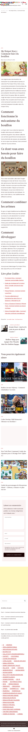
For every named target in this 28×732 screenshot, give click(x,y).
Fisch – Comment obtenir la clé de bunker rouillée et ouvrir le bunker (14, 624)
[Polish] (25, 2)
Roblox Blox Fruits (9, 697)
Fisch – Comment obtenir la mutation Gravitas (13, 612)
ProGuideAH (12, 723)
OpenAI (5, 688)
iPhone (5, 681)
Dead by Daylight (20, 661)
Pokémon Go (16, 691)
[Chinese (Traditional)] (3, 2)
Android (9, 645)
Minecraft (6, 686)
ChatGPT (6, 656)
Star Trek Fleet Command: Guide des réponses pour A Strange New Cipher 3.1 (13, 453)
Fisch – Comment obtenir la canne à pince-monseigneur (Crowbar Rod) (12, 617)
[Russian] (3, 4)
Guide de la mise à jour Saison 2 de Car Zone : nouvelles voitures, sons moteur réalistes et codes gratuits (13, 636)
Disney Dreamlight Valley (11, 665)
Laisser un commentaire (14, 730)
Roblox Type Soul (9, 704)
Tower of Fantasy (9, 714)
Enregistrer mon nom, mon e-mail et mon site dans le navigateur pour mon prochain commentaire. (14, 548)
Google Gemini (7, 672)
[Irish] (16, 2)
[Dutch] (8, 2)
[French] (12, 2)
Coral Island (7, 661)
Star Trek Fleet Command (11, 709)
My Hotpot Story (18, 319)
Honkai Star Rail (8, 679)
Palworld (6, 691)
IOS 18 (18, 679)
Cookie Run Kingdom (9, 658)
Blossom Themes (21, 725)
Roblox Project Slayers (11, 700)
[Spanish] (5, 4)
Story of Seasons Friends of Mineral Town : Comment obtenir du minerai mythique (15, 306)
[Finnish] (10, 2)
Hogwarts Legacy (9, 677)
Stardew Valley (8, 707)
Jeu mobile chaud (10, 319)
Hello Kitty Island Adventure (13, 674)
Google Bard (20, 670)
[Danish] (6, 2)
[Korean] (21, 2)
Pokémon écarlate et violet (12, 693)
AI (3, 645)
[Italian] (18, 2)
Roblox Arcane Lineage (10, 695)
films (13, 667)
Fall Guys (6, 667)
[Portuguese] (1, 4)
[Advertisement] (14, 29)
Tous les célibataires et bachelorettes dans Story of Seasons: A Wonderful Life (13, 298)
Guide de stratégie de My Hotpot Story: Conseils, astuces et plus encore (14, 286)
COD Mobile (15, 656)
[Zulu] (8, 4)
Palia (22, 688)
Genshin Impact (8, 670)
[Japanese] (20, 2)
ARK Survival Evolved (10, 649)
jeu (2, 48)
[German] (14, 2)
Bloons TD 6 (7, 651)
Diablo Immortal (8, 663)
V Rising (20, 714)
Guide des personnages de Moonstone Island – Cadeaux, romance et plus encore (14, 487)
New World (16, 686)
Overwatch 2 (14, 688)
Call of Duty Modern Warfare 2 (13, 654)
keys (4, 684)
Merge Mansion (13, 684)
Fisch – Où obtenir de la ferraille (9, 629)
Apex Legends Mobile (10, 647)
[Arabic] (1, 2)
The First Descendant (10, 711)
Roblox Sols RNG (8, 702)
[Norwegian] (23, 2)
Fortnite (21, 667)
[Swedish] (6, 4)
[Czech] (5, 2)
